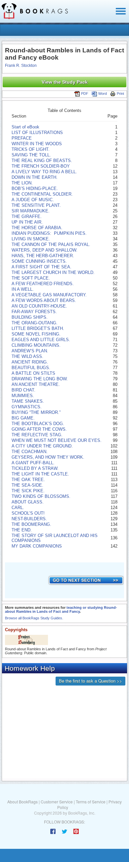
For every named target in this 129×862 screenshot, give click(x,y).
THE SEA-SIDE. (27, 485)
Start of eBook (25, 126)
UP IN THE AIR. (27, 222)
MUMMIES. (23, 395)
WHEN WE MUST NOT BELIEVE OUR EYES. (57, 440)
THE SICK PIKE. (28, 490)
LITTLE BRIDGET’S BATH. (38, 328)
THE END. (22, 529)
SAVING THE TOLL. (31, 154)
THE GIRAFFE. (27, 216)
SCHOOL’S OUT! (28, 513)
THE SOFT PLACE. (31, 278)
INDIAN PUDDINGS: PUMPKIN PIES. (49, 233)
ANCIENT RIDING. (30, 362)
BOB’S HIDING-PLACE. (35, 188)
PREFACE (22, 138)
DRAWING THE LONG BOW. (40, 378)
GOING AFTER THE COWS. (39, 429)
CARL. (18, 507)
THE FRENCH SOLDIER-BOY (41, 166)
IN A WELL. (23, 289)
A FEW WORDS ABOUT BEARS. (44, 300)
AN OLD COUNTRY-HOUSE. (39, 306)
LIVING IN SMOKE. (31, 238)
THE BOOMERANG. (31, 524)
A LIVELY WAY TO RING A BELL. (44, 171)
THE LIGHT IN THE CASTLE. (40, 473)
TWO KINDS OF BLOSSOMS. (41, 496)
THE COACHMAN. (30, 451)
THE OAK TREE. (28, 479)
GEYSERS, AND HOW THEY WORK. (48, 457)
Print (120, 93)
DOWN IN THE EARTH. (35, 177)
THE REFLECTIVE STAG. (37, 434)
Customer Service (57, 801)
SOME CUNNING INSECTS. (39, 261)
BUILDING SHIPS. (30, 317)
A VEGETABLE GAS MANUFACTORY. (49, 294)
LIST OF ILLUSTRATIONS (37, 132)
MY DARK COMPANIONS (37, 546)
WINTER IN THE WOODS (37, 143)
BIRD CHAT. (23, 390)
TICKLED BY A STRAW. (35, 468)
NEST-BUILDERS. (29, 518)
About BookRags (22, 801)
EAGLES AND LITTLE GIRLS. (41, 339)
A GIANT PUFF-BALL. (33, 462)
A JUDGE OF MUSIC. (33, 199)
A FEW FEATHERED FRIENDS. (43, 283)
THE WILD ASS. (27, 356)
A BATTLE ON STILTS (33, 373)
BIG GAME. (23, 418)
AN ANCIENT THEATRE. (36, 384)
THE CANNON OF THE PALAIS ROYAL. (51, 244)
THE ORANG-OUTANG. (35, 322)
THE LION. (22, 182)
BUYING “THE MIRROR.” (36, 412)
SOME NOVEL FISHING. (36, 334)
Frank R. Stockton (21, 65)
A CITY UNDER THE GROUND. (42, 446)
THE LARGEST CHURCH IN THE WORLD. (53, 272)
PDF (84, 93)
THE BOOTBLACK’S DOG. (38, 423)
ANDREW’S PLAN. (30, 350)
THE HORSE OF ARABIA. (37, 227)
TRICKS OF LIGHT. (31, 149)
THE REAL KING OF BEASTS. (42, 160)
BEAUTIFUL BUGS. (31, 367)
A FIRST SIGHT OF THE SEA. (41, 266)
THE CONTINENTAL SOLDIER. (42, 194)
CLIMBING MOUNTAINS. (36, 345)
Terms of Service (91, 801)
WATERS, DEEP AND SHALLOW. (44, 250)
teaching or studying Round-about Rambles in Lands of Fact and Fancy (61, 609)
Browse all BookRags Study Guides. (34, 618)
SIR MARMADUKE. (31, 210)
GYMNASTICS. (27, 406)
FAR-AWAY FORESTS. (34, 311)
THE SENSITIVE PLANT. (36, 205)
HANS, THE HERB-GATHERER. (43, 255)
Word (102, 93)
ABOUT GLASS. (28, 501)
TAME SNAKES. (28, 401)
